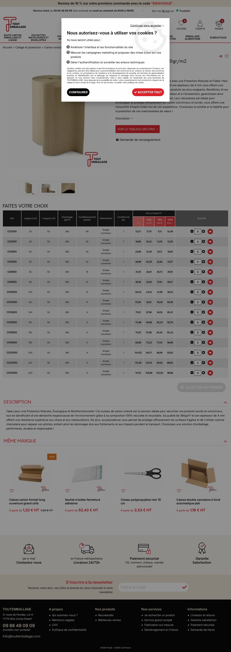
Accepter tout (149, 92)
